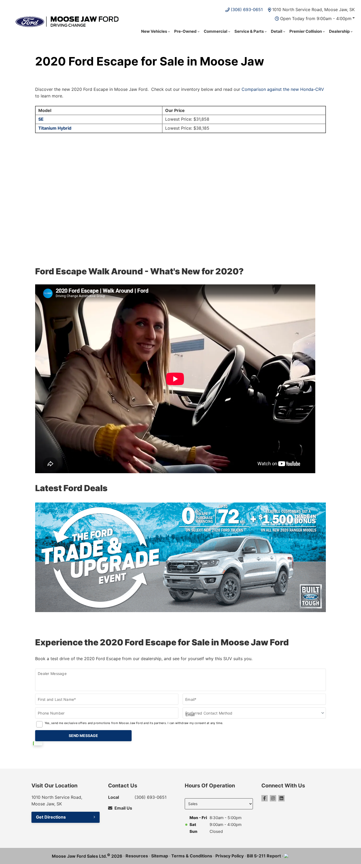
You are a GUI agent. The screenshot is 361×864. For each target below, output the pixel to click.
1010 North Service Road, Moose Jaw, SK (313, 9)
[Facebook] (264, 798)
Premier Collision (305, 31)
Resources (137, 855)
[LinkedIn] (281, 798)
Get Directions (51, 817)
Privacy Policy (229, 855)
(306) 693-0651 (247, 9)
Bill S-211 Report (264, 855)
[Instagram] (273, 798)
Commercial (215, 31)
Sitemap (159, 855)
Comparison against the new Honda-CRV (283, 89)
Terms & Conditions (191, 855)
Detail (276, 31)
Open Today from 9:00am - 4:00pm (315, 18)
